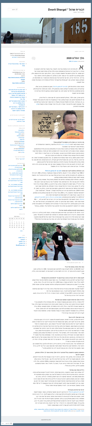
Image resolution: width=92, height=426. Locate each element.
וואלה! (18, 136)
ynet (20, 134)
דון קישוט (66, 409)
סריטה (22, 143)
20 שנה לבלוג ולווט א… (16, 173)
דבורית (20, 165)
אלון (37, 104)
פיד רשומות (22, 241)
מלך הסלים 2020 (75, 58)
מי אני (82, 45)
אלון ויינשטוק (67, 411)
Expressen (21, 148)
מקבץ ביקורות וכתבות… (16, 178)
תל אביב (78, 411)
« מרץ (21, 231)
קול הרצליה (21, 137)
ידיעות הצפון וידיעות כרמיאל (17, 145)
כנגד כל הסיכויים (53, 409)
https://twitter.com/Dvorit (18, 83)
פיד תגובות (22, 243)
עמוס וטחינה (58, 197)
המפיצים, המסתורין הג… (16, 184)
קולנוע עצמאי (41, 409)
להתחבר (22, 239)
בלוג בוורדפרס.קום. (46, 420)
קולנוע (46, 409)
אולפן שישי (21, 130)
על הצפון (22, 139)
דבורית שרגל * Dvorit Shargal (66, 9)
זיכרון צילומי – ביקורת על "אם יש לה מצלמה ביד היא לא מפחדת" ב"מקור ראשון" (17, 108)
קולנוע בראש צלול (19, 132)
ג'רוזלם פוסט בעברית (19, 150)
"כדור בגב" (22, 159)
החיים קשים (61, 409)
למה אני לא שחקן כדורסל (60, 86)
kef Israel (21, 141)
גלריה (22, 152)
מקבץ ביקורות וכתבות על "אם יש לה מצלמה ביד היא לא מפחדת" (17, 103)
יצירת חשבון (21, 237)
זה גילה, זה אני (65, 144)
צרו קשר (76, 45)
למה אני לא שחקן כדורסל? (53, 171)
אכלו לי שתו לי (72, 409)
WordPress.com (20, 245)
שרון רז (20, 200)
